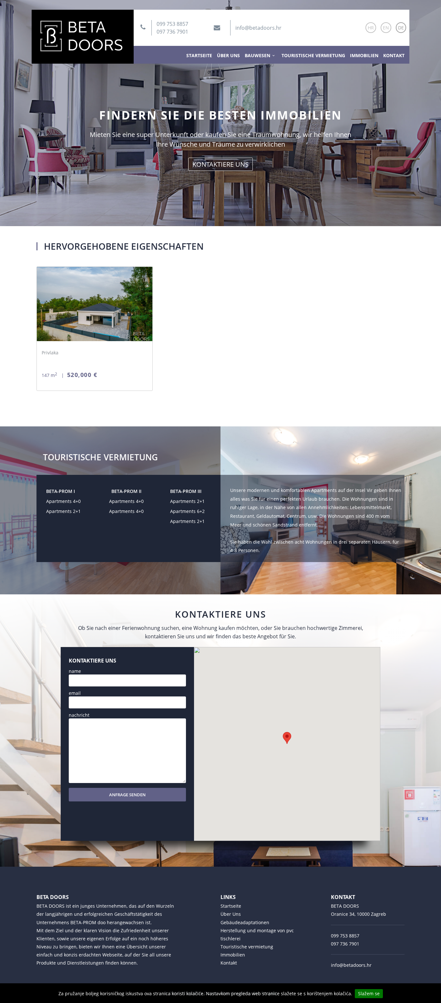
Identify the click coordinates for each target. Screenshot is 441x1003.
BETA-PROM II (126, 491)
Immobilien (364, 55)
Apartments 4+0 (63, 501)
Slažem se (369, 993)
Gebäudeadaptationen (245, 922)
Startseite (199, 55)
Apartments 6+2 (187, 511)
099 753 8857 (172, 23)
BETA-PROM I (60, 491)
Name (75, 671)
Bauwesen (257, 55)
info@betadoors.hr (258, 27)
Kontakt (394, 55)
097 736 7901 (172, 31)
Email (75, 693)
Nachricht (79, 715)
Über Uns (228, 55)
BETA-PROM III (185, 491)
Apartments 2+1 (63, 511)
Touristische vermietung (313, 55)
